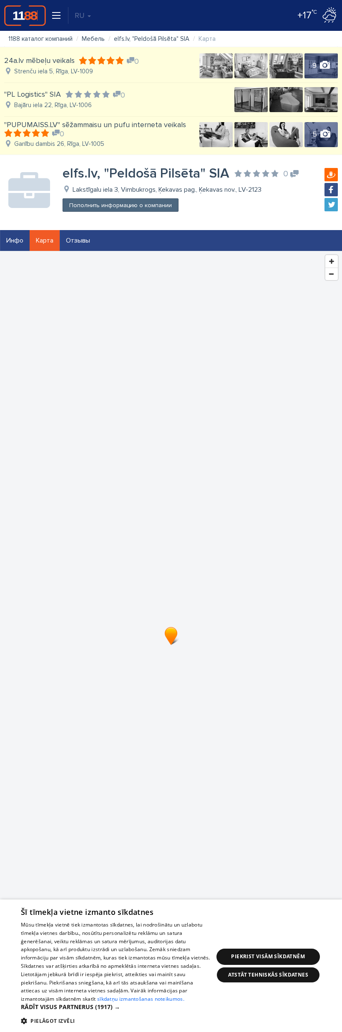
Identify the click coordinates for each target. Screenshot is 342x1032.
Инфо (14, 240)
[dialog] (171, 965)
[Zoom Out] (331, 274)
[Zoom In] (331, 261)
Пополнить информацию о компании (120, 205)
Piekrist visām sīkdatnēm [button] (268, 956)
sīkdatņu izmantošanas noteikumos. (140, 998)
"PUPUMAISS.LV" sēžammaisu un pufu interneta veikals (95, 124)
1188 (25, 15)
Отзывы (78, 240)
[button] (117, 1007)
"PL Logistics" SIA (32, 94)
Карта (44, 240)
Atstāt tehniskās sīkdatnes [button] (268, 974)
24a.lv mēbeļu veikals (39, 60)
